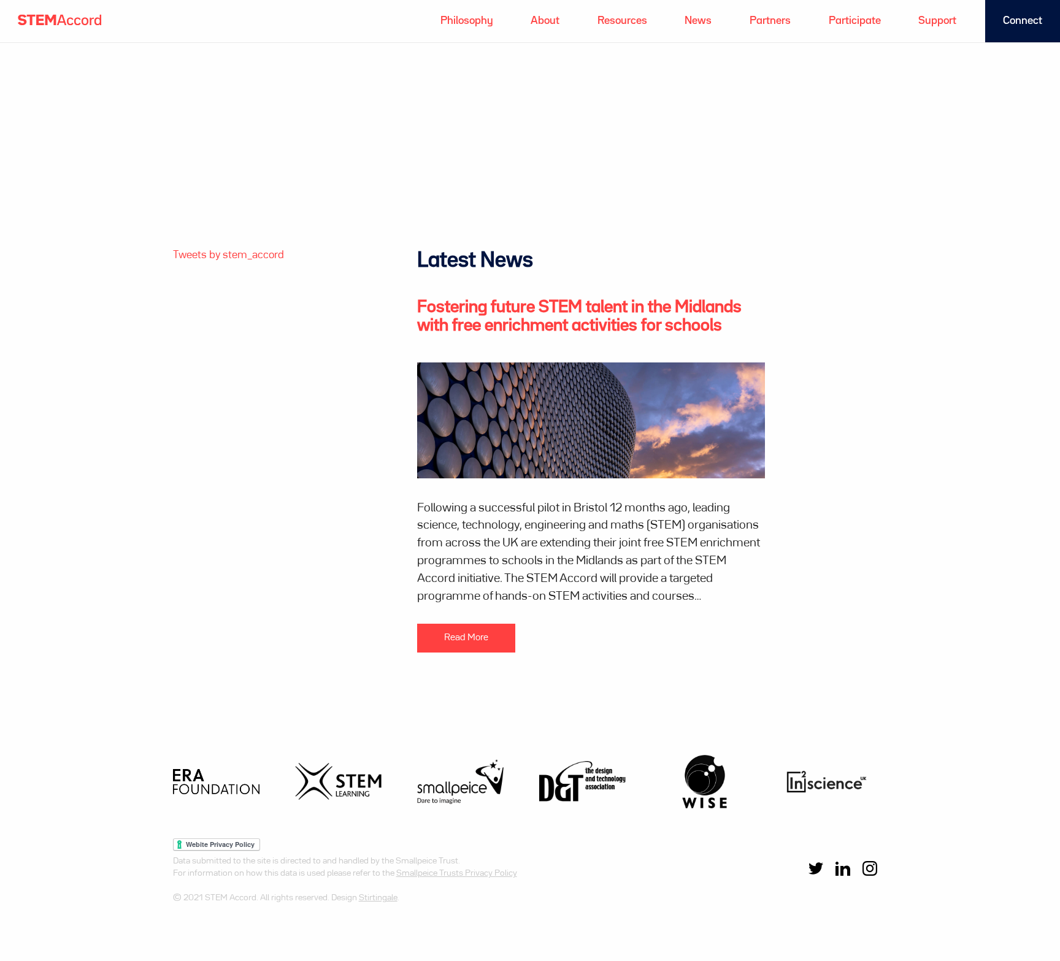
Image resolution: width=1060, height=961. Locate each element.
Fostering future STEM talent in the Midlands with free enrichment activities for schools (579, 317)
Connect (1022, 21)
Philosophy (466, 21)
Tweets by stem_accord (228, 255)
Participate (855, 21)
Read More (466, 638)
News (698, 21)
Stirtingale (378, 898)
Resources (622, 21)
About (545, 21)
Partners (770, 21)
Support (937, 21)
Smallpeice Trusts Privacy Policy (456, 873)
